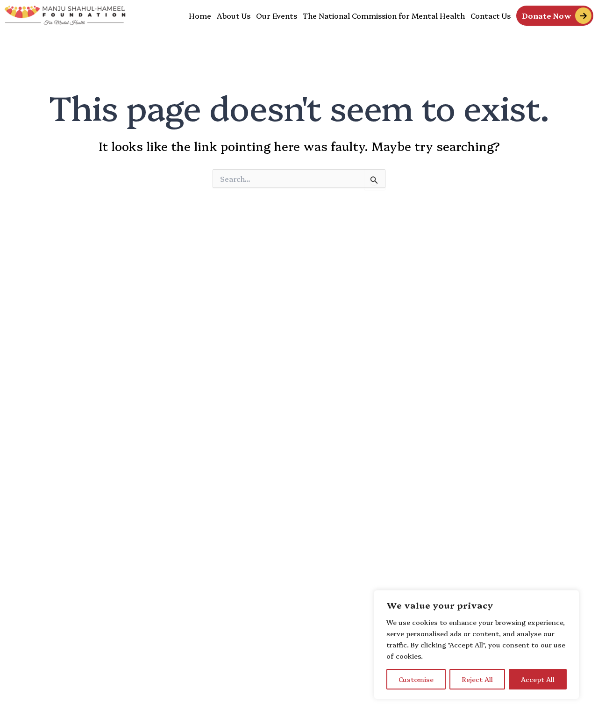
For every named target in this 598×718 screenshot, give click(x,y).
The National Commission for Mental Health (384, 15)
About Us (233, 15)
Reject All (477, 679)
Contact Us (490, 15)
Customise (416, 679)
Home (200, 15)
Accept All (538, 679)
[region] (476, 644)
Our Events (276, 15)
